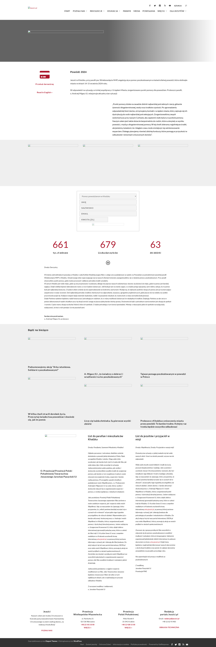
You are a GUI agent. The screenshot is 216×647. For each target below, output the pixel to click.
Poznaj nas (79, 11)
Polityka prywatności (139, 644)
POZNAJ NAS (46, 630)
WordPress (78, 641)
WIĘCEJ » (87, 628)
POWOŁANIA (148, 11)
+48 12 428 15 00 (128, 625)
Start (67, 11)
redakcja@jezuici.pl (171, 619)
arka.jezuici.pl (101, 539)
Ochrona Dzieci (105, 644)
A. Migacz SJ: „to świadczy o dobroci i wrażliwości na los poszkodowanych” (103, 375)
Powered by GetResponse (159, 644)
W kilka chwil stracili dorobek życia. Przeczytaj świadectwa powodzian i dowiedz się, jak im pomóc (51, 417)
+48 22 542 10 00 (87, 625)
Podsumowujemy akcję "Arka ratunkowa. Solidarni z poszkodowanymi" (49, 368)
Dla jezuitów (177, 11)
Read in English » (44, 92)
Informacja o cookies (121, 644)
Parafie (127, 11)
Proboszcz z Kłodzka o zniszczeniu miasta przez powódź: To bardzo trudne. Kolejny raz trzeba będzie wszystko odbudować (163, 423)
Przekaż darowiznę (45, 84)
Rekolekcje (96, 11)
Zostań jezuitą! (91, 644)
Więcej (161, 11)
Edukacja (112, 11)
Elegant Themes (51, 641)
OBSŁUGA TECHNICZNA (169, 627)
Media (137, 11)
